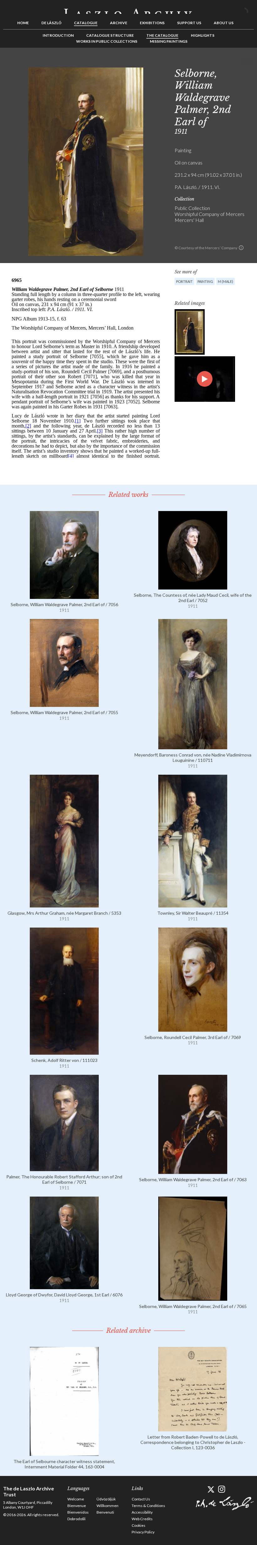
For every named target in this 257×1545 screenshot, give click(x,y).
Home (23, 22)
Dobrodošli (76, 1518)
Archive (118, 22)
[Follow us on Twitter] (211, 1489)
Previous (229, 62)
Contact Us (141, 1499)
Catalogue (85, 22)
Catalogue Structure (110, 35)
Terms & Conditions (148, 1505)
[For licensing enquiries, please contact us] (241, 247)
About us (223, 22)
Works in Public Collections (106, 41)
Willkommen (107, 1505)
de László (51, 22)
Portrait (184, 281)
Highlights (202, 35)
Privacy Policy (143, 1532)
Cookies (138, 1525)
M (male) (225, 281)
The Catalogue (162, 35)
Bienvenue (76, 1505)
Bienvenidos (78, 1512)
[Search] (249, 8)
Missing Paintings (168, 41)
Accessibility (142, 1512)
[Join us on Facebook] (200, 1489)
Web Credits (142, 1518)
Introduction (58, 35)
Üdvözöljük (106, 1499)
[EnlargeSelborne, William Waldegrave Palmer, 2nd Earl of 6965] (190, 332)
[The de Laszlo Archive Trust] (128, 8)
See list (239, 62)
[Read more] (64, 596)
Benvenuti (105, 1512)
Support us (189, 22)
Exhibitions (152, 22)
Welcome (75, 1499)
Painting (205, 281)
